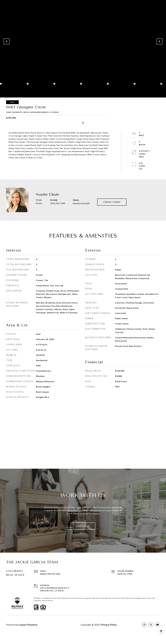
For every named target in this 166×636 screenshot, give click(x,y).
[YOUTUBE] (157, 624)
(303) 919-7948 (57, 203)
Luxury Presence (28, 624)
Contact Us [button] (83, 526)
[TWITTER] (151, 624)
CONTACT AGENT (112, 202)
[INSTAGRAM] (144, 624)
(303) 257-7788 (124, 574)
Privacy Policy (109, 624)
